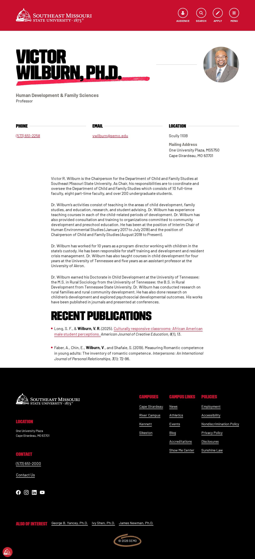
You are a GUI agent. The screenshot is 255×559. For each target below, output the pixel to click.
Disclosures (210, 441)
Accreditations (180, 441)
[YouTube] (42, 492)
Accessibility (210, 415)
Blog (172, 432)
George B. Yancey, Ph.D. (69, 523)
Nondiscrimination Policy (220, 424)
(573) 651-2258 (28, 135)
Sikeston (145, 432)
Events (174, 424)
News (173, 406)
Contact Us (25, 474)
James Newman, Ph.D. (136, 523)
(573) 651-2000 (28, 463)
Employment (211, 406)
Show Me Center (181, 450)
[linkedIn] (34, 492)
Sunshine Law (212, 450)
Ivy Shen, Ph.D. (103, 523)
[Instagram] (26, 492)
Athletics (176, 415)
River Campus (149, 415)
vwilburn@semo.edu (110, 135)
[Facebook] (18, 492)
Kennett (145, 424)
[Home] (54, 15)
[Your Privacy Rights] (8, 552)
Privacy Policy (212, 432)
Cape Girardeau (151, 406)
